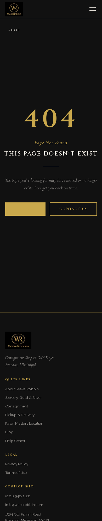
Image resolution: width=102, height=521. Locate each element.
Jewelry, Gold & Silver (23, 397)
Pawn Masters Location (24, 423)
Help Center (15, 441)
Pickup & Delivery (20, 415)
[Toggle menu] (92, 9)
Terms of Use (16, 472)
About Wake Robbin (22, 389)
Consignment (16, 406)
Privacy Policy (16, 464)
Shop (14, 30)
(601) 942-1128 (17, 496)
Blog (9, 432)
